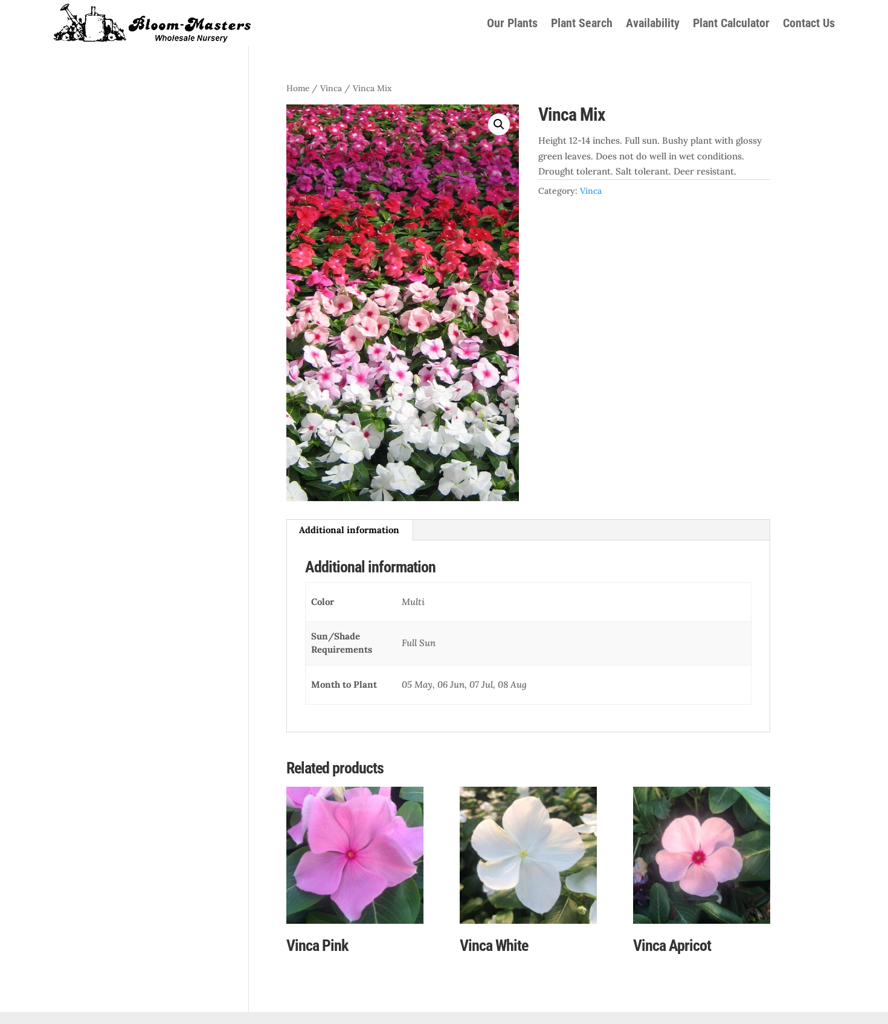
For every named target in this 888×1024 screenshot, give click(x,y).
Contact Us (809, 23)
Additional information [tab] (349, 530)
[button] (499, 124)
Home (297, 88)
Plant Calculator (731, 23)
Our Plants (512, 23)
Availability (653, 23)
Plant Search (582, 23)
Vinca (331, 88)
